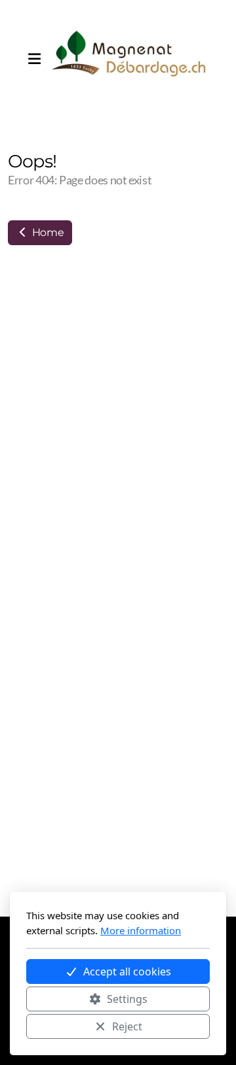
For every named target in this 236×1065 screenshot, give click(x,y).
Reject (127, 1026)
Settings (127, 999)
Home (47, 232)
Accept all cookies (127, 971)
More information (140, 930)
